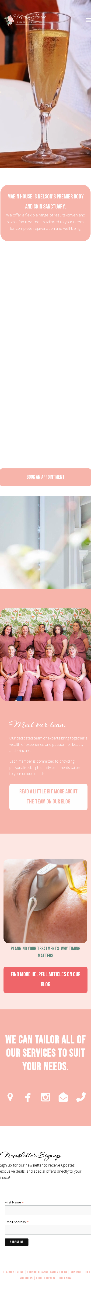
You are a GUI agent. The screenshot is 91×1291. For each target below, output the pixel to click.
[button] (88, 20)
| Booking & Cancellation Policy (45, 1272)
